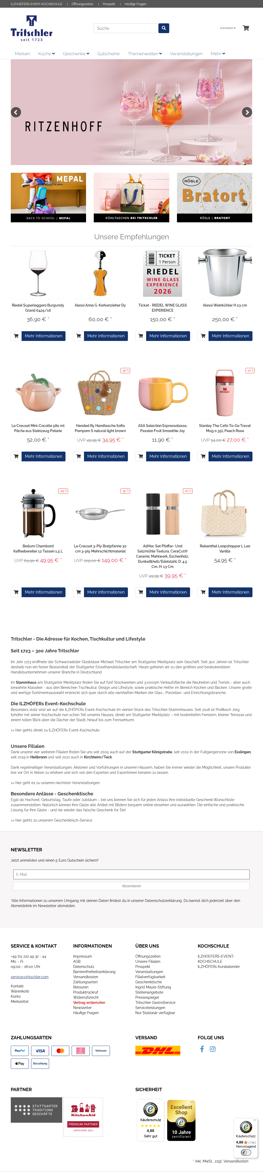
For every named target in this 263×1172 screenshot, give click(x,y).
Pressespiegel (147, 997)
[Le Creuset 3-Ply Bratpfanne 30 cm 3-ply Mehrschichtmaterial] (100, 513)
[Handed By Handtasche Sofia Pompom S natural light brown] (100, 392)
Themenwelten (143, 53)
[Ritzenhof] (131, 112)
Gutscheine (108, 53)
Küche (45, 53)
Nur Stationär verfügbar (155, 1013)
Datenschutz (83, 967)
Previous (16, 112)
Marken (22, 53)
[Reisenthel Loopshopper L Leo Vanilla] (225, 513)
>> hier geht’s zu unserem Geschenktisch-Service (51, 820)
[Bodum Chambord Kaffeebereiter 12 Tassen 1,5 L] (38, 513)
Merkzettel (20, 1001)
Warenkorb (20, 991)
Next (247, 112)
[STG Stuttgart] (36, 1109)
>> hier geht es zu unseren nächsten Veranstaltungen (55, 783)
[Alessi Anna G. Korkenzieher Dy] (100, 272)
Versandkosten (85, 977)
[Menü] (255, 1121)
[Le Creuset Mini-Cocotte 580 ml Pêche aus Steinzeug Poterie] (38, 393)
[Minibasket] (246, 28)
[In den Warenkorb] (16, 336)
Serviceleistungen (150, 1008)
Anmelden (227, 28)
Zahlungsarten (85, 982)
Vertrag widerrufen (89, 1003)
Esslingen (242, 752)
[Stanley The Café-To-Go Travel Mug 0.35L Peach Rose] (225, 392)
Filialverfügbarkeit (150, 977)
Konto (16, 996)
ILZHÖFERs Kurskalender (219, 967)
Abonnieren (131, 886)
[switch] (246, 1152)
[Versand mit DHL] (157, 1050)
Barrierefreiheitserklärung (94, 972)
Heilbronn (38, 757)
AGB (76, 961)
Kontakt (17, 986)
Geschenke (75, 53)
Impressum (82, 956)
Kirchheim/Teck (98, 757)
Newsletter (82, 1008)
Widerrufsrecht (86, 997)
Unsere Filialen (147, 961)
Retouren (80, 987)
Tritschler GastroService (155, 1003)
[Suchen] (163, 28)
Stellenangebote (149, 992)
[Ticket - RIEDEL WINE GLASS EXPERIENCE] (162, 272)
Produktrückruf (85, 992)
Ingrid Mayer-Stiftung (153, 987)
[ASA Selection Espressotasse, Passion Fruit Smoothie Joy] (162, 393)
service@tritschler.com (30, 977)
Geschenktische (148, 982)
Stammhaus (26, 682)
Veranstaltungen (186, 53)
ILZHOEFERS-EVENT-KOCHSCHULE (36, 4)
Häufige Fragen (135, 4)
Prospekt (109, 4)
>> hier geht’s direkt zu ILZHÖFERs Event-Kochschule (55, 730)
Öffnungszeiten (82, 4)
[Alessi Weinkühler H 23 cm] (225, 272)
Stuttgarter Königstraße (152, 752)
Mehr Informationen (43, 336)
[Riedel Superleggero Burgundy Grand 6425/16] (38, 272)
